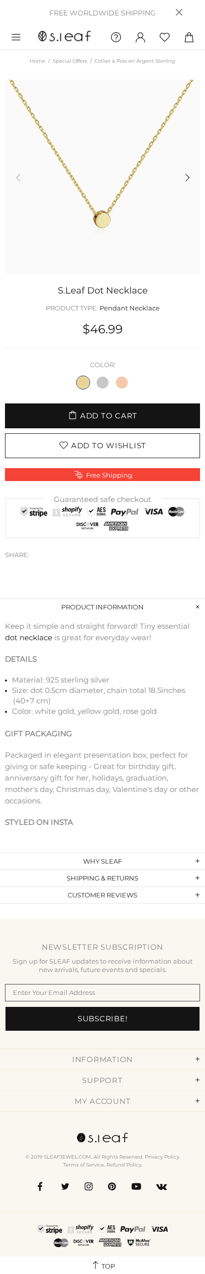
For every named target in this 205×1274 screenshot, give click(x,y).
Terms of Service (83, 1165)
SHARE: (17, 555)
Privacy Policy (162, 1157)
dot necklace (28, 637)
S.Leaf (65, 37)
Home (37, 61)
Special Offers (70, 61)
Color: (102, 365)
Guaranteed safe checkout (102, 499)
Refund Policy (123, 1165)
